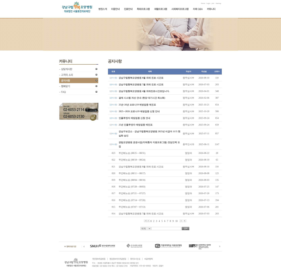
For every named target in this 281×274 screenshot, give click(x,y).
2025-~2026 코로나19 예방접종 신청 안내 (139, 111)
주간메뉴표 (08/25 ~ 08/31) (132, 153)
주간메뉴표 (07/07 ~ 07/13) (132, 207)
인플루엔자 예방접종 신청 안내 (134, 118)
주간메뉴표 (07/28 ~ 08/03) (132, 186)
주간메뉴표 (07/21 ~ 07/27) (132, 193)
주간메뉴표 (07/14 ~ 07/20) (132, 200)
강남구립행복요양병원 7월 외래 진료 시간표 (141, 84)
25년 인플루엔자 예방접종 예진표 (136, 125)
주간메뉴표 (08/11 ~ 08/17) (132, 173)
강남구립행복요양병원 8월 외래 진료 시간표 (141, 78)
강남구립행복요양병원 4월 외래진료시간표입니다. (144, 91)
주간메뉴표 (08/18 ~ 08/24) (132, 160)
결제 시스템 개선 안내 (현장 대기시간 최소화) (142, 98)
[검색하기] (185, 228)
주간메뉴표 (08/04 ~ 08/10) (132, 180)
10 (176, 221)
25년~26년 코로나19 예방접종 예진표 (137, 105)
